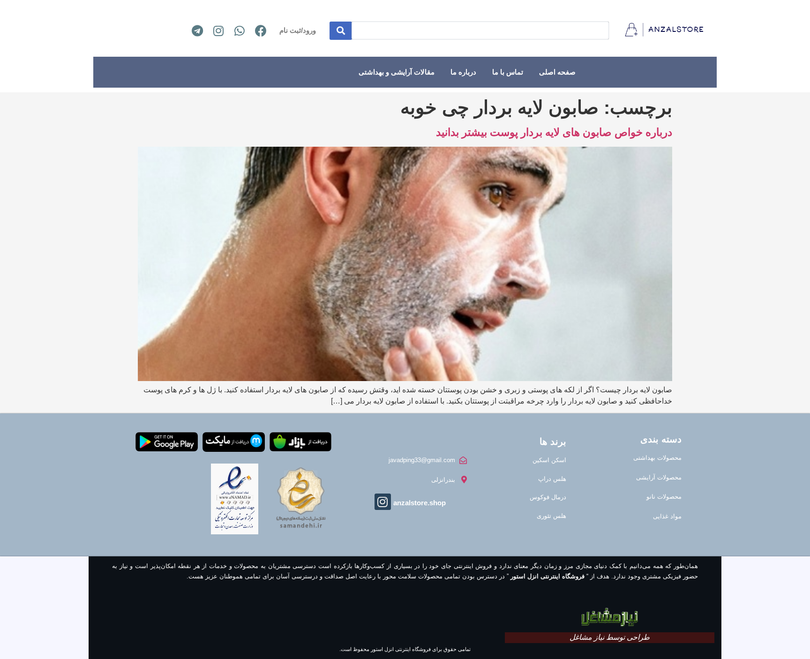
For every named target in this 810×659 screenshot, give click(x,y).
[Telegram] (197, 30)
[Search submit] (341, 31)
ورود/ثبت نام (297, 30)
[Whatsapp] (239, 30)
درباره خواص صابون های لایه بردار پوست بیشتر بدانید (554, 132)
